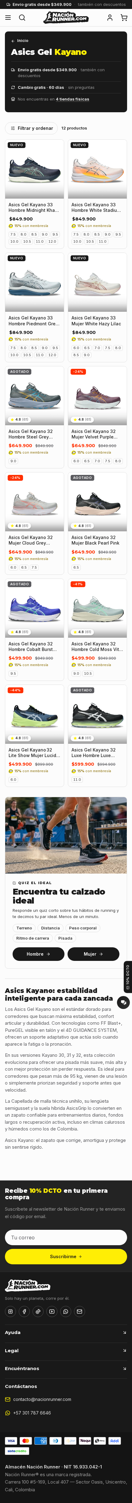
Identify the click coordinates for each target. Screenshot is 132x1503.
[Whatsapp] (65, 1311)
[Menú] (8, 17)
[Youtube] (51, 1311)
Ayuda (13, 1332)
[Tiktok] (38, 1311)
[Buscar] (22, 17)
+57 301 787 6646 (32, 1412)
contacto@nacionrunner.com (42, 1399)
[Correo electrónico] (79, 1311)
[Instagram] (10, 1311)
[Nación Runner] (66, 17)
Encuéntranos (22, 1368)
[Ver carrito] (124, 17)
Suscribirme (63, 1256)
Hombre (35, 954)
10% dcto (128, 975)
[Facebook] (24, 1311)
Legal (11, 1350)
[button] (110, 17)
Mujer (90, 954)
